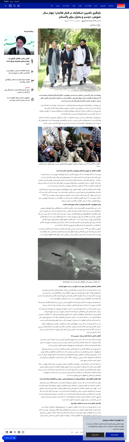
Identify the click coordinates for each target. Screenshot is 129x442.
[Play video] (10, 6)
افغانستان (88, 6)
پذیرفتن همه (114, 435)
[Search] (14, 6)
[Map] (19, 6)
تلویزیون (102, 6)
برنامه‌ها (111, 6)
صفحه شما (66, 6)
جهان (80, 6)
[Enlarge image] (69, 144)
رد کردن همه (95, 435)
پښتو (11, 1)
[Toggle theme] (5, 5)
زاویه (73, 6)
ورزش (57, 6)
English (6, 1)
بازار (52, 6)
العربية (17, 1)
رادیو (96, 6)
